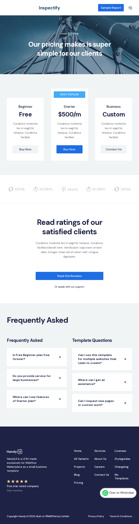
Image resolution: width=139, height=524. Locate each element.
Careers (99, 467)
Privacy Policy (96, 516)
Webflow (51, 516)
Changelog (122, 467)
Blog (77, 475)
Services (100, 451)
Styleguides (122, 459)
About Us (100, 459)
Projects (79, 467)
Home (63, 33)
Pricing (78, 483)
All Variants (81, 459)
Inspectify (49, 8)
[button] (128, 7)
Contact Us (114, 149)
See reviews (15, 490)
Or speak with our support (69, 286)
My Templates (122, 476)
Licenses (120, 451)
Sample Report (111, 8)
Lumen (64, 516)
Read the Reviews (69, 276)
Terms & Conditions (121, 516)
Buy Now (25, 149)
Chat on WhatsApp (121, 493)
